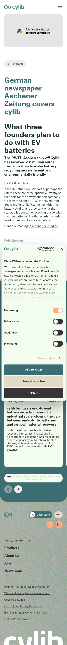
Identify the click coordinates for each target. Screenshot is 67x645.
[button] (8, 489)
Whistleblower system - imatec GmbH (27, 593)
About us (11, 555)
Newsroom (13, 571)
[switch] (58, 321)
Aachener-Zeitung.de (43, 226)
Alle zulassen (33, 369)
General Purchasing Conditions (23, 606)
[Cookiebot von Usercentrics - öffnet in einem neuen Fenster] (40, 249)
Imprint (8, 586)
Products (11, 548)
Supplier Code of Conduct (33, 586)
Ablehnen (33, 392)
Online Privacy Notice (17, 619)
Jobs (8, 563)
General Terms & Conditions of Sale (26, 612)
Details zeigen (47, 358)
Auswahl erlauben (33, 381)
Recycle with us (17, 540)
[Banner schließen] (61, 249)
